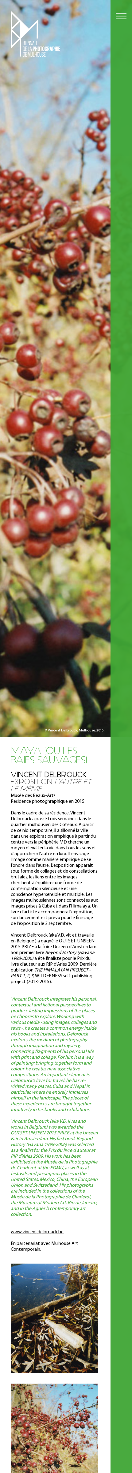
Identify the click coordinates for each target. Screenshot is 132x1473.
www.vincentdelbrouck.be (37, 1232)
